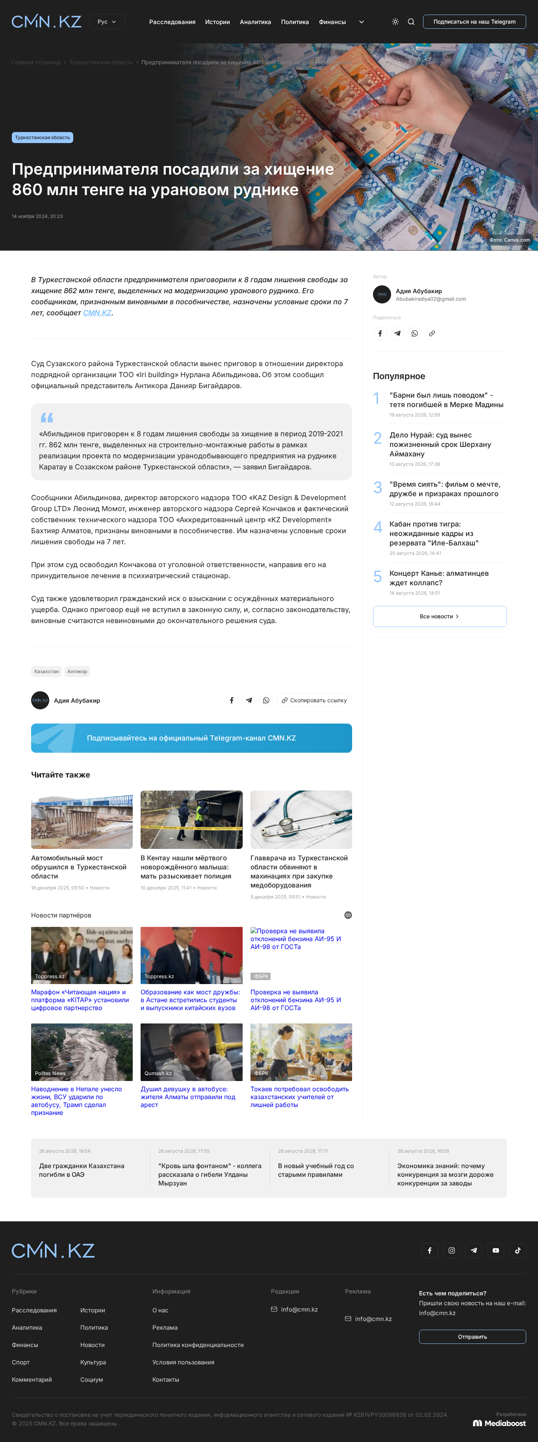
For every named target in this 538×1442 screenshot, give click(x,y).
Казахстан (46, 671)
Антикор (77, 671)
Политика (295, 22)
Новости (92, 1345)
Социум (91, 1379)
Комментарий (32, 1379)
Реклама (165, 1327)
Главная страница (36, 62)
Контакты (165, 1379)
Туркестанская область (101, 62)
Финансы (332, 22)
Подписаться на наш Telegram (475, 21)
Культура (93, 1362)
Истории (217, 22)
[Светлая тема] (395, 22)
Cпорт (21, 1362)
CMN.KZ (97, 313)
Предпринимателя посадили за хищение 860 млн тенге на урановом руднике (246, 62)
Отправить (472, 1336)
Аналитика (255, 22)
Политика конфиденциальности (198, 1345)
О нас (160, 1310)
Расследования (172, 22)
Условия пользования (183, 1362)
